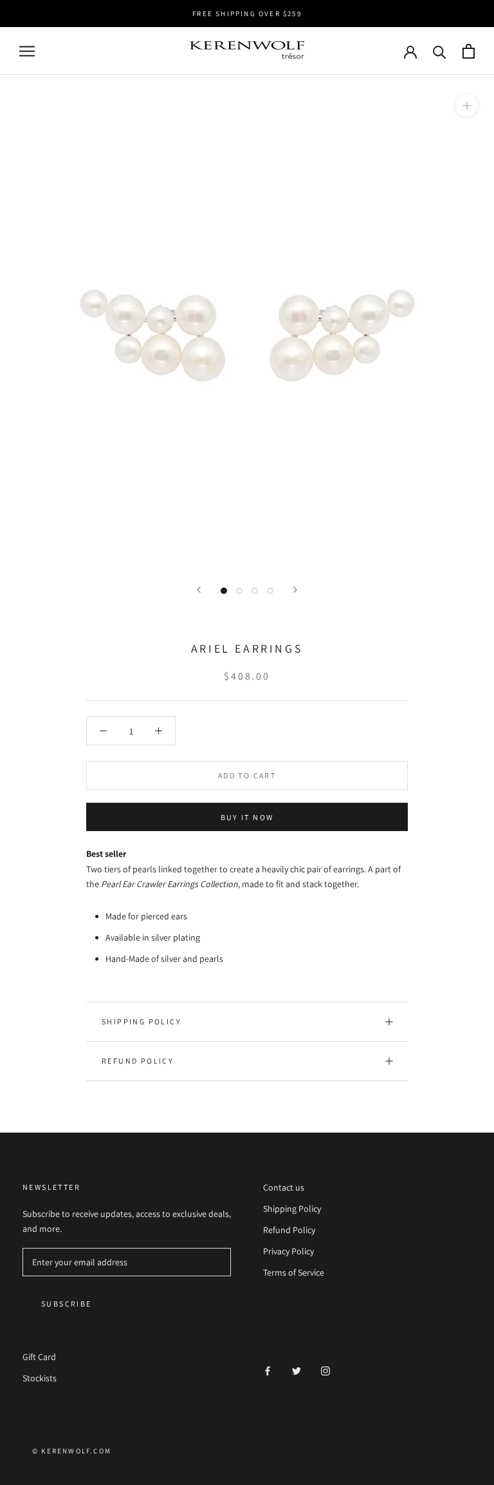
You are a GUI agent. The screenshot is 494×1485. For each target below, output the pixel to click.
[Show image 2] (239, 591)
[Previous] (199, 590)
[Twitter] (296, 1370)
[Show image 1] (224, 591)
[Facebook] (267, 1370)
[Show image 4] (270, 591)
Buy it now (247, 817)
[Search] (439, 51)
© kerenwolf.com (71, 1450)
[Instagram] (325, 1370)
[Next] (295, 590)
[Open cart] (468, 51)
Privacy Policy (288, 1251)
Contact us (283, 1187)
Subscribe (66, 1303)
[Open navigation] (27, 51)
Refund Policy (138, 1061)
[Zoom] (466, 105)
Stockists (40, 1378)
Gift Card (39, 1357)
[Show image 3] (255, 591)
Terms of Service (293, 1272)
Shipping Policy (141, 1021)
